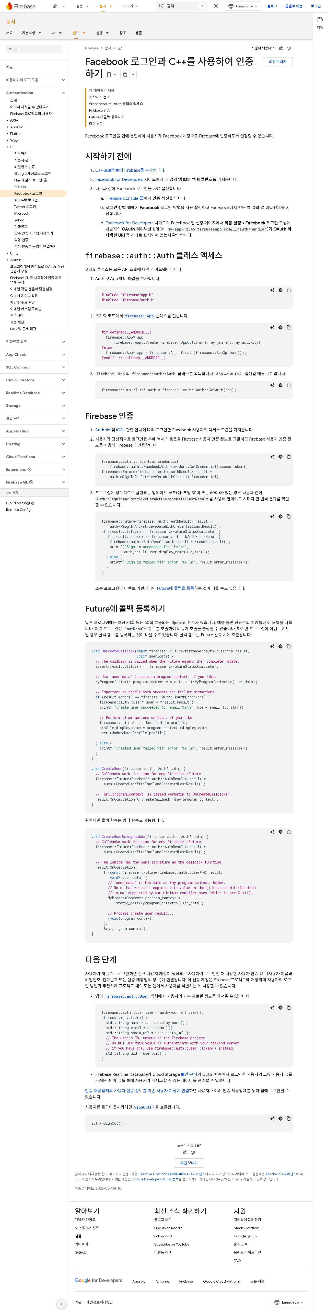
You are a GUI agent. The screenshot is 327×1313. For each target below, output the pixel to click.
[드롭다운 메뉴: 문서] (112, 6)
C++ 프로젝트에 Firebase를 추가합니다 (129, 170)
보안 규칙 (189, 1074)
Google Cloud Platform (221, 1281)
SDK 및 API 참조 (87, 1228)
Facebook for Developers (119, 179)
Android (102, 430)
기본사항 (28, 33)
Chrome (162, 1281)
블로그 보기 (163, 1219)
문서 (103, 6)
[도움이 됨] (281, 48)
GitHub (80, 1252)
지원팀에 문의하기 (247, 1219)
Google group (245, 1236)
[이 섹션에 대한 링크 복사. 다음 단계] (121, 961)
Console (122, 198)
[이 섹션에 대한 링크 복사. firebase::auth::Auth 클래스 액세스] (227, 256)
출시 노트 (241, 1244)
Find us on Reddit (168, 1228)
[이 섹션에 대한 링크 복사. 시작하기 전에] (136, 157)
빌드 (56, 6)
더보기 (128, 6)
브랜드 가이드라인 (247, 1252)
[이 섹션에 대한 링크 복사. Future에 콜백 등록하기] (170, 609)
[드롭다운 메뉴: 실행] (89, 6)
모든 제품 (257, 1281)
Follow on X (163, 1236)
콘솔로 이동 (294, 6)
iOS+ (120, 430)
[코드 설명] (272, 290)
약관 (78, 1302)
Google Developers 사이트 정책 (155, 1179)
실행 (79, 6)
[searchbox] (34, 49)
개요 (9, 33)
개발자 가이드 (85, 1219)
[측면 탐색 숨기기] (61, 1304)
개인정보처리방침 (99, 1302)
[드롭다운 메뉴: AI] (62, 33)
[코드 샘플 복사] (289, 290)
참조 (123, 33)
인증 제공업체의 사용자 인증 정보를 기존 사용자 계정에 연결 (137, 1090)
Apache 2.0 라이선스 (280, 1174)
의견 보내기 (277, 62)
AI (54, 33)
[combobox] (181, 6)
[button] (30, 80)
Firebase (91, 48)
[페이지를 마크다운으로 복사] (125, 74)
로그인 (316, 6)
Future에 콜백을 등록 (175, 588)
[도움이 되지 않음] (289, 48)
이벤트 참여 (163, 1252)
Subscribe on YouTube (171, 1244)
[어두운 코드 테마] (280, 290)
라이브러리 (83, 1244)
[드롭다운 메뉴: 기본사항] (41, 33)
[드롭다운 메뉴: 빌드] (65, 6)
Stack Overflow (246, 1228)
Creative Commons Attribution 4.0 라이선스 (171, 1174)
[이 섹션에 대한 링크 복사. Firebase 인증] (139, 417)
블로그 (272, 6)
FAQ (237, 1260)
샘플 (138, 33)
